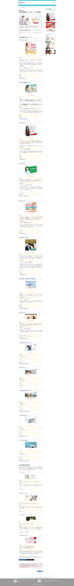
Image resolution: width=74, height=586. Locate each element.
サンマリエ (23, 163)
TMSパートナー (24, 415)
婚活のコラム (51, 5)
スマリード (24, 367)
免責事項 (37, 577)
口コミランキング (23, 5)
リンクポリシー (34, 577)
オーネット (23, 122)
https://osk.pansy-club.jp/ (22, 511)
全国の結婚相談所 (23, 7)
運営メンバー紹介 (49, 577)
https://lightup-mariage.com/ (24, 363)
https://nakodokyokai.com (24, 308)
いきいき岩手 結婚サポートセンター (23, 535)
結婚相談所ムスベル (26, 82)
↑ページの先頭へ (40, 571)
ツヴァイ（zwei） (24, 39)
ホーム (19, 7)
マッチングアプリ (41, 5)
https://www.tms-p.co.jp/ (24, 436)
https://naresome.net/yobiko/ (24, 460)
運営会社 (45, 577)
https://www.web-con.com (24, 338)
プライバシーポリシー (29, 577)
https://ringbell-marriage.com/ (24, 411)
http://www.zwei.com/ (23, 78)
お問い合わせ (24, 577)
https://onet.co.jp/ (22, 159)
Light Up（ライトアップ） (26, 342)
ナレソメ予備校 (24, 440)
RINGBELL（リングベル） (26, 390)
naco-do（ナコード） (25, 237)
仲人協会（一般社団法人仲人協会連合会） (28, 278)
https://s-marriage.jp (23, 233)
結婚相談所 (32, 5)
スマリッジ (23, 200)
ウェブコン (23, 312)
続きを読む (22, 268)
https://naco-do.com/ (23, 274)
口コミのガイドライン (41, 577)
